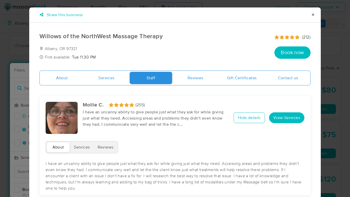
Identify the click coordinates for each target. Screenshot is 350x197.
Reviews (195, 78)
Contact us (288, 78)
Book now (292, 52)
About (62, 78)
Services (106, 78)
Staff (151, 78)
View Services (286, 118)
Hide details (249, 118)
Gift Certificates (242, 78)
